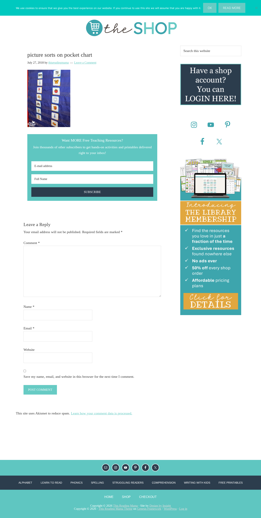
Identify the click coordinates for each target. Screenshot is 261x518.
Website (29, 350)
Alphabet (25, 482)
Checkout (148, 497)
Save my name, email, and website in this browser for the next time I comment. (79, 377)
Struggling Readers (127, 482)
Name (29, 307)
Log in (183, 508)
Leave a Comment (85, 62)
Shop (126, 497)
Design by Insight (160, 505)
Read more (232, 8)
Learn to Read (51, 482)
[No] (256, 8)
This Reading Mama (125, 505)
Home (108, 497)
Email (29, 328)
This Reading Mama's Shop (130, 28)
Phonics (77, 482)
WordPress (170, 508)
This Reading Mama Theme (115, 508)
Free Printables (231, 482)
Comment (32, 243)
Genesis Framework (149, 508)
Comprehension (164, 482)
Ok (210, 8)
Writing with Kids (197, 482)
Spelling (97, 482)
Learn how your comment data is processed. (101, 413)
